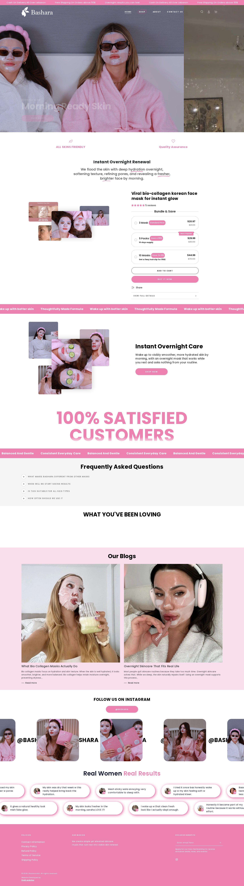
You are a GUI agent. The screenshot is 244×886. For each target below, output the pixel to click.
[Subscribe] (221, 843)
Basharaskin (34, 873)
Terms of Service (31, 855)
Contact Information (33, 842)
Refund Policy (29, 850)
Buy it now (165, 279)
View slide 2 (126, 127)
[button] (201, 12)
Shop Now (37, 118)
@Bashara (122, 709)
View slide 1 (118, 127)
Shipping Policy (29, 859)
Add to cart (165, 271)
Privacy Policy (29, 846)
